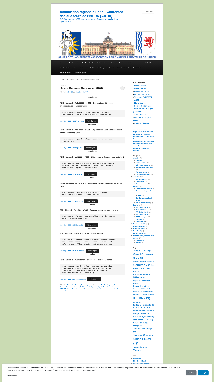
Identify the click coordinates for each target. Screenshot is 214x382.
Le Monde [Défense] (142, 106)
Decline (191, 373)
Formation (145, 289)
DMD (147, 274)
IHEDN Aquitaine (141, 91)
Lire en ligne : (72, 121)
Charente (149, 254)
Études (130, 63)
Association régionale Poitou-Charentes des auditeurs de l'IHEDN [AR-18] (91, 13)
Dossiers (121, 63)
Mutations (68, 289)
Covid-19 (138, 271)
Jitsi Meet (141, 308)
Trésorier (139, 334)
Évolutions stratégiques (87, 287)
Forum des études (139, 292)
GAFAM (136, 294)
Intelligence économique (144, 167)
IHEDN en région (141, 217)
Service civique (140, 323)
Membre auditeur (139, 228)
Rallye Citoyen (141, 313)
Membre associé (139, 226)
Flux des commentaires (141, 363)
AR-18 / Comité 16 (142, 207)
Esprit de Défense (141, 280)
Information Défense (73, 285)
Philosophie (148, 310)
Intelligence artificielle (143, 305)
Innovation (110, 287)
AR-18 (147, 250)
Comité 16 (150, 261)
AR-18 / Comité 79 (142, 212)
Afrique (138, 250)
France (149, 292)
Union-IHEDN (101, 63)
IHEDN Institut (140, 85)
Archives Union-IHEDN (67, 68)
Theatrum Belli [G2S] (143, 97)
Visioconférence (140, 347)
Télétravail (149, 335)
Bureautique (140, 240)
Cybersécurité (139, 274)
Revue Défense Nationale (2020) (81, 88)
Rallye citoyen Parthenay (141, 134)
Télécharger (91, 121)
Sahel (150, 320)
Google (143, 294)
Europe (136, 283)
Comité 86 (147, 269)
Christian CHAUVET (81, 92)
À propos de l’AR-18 (66, 63)
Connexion (137, 359)
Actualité (136, 177)
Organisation (138, 310)
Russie (149, 316)
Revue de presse (65, 72)
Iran (135, 308)
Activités (112, 63)
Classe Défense (141, 163)
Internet (138, 243)
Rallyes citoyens (141, 172)
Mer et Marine (140, 103)
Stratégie (137, 326)
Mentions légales (80, 72)
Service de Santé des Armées (106, 289)
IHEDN (91, 63)
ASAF (136, 100)
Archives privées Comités (105, 68)
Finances (137, 289)
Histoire (151, 294)
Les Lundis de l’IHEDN (143, 63)
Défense (139, 277)
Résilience (139, 319)
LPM (148, 308)
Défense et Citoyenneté (144, 191)
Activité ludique (141, 179)
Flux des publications (140, 361)
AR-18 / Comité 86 (142, 214)
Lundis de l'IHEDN (139, 224)
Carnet (138, 254)
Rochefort (138, 316)
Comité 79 (137, 269)
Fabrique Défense (101, 287)
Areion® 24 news (141, 123)
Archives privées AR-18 (86, 68)
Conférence (140, 181)
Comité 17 (143, 265)
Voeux (137, 350)
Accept (203, 373)
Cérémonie (139, 160)
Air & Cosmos (140, 114)
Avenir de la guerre (107, 285)
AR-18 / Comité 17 (142, 210)
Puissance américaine (90, 289)
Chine (138, 257)
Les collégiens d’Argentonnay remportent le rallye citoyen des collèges (143, 143)
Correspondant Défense (144, 188)
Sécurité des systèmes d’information (129, 68)
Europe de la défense (72, 287)
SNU (139, 195)
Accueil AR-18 (81, 63)
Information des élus (143, 165)
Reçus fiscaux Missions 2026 (143, 132)
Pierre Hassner (77, 289)
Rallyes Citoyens (139, 233)
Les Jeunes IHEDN (142, 94)
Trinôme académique (143, 174)
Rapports (139, 219)
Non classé (137, 231)
